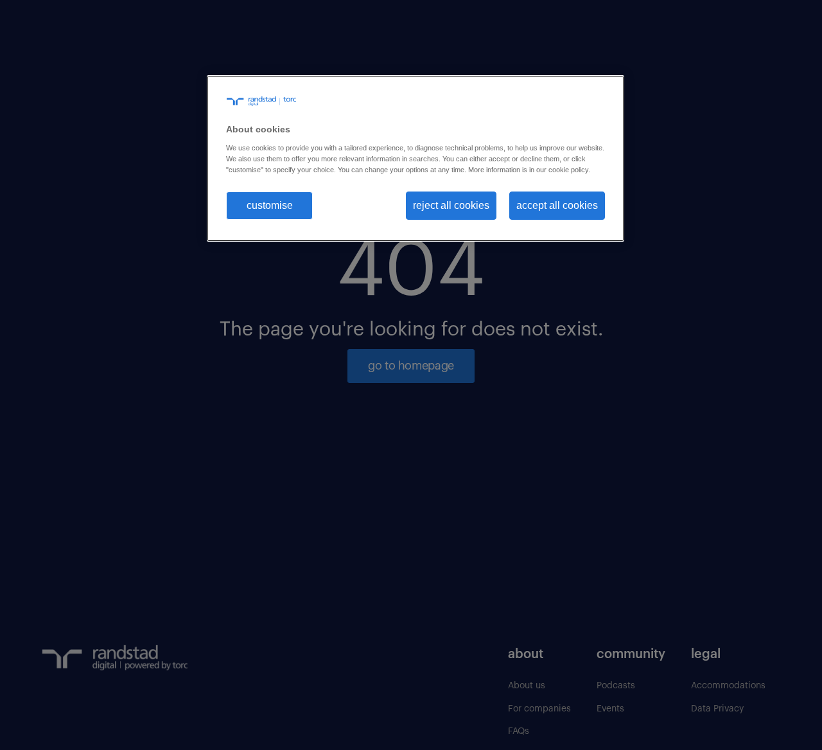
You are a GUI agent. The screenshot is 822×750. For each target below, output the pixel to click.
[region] (415, 158)
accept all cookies (557, 204)
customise (270, 204)
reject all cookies (451, 204)
